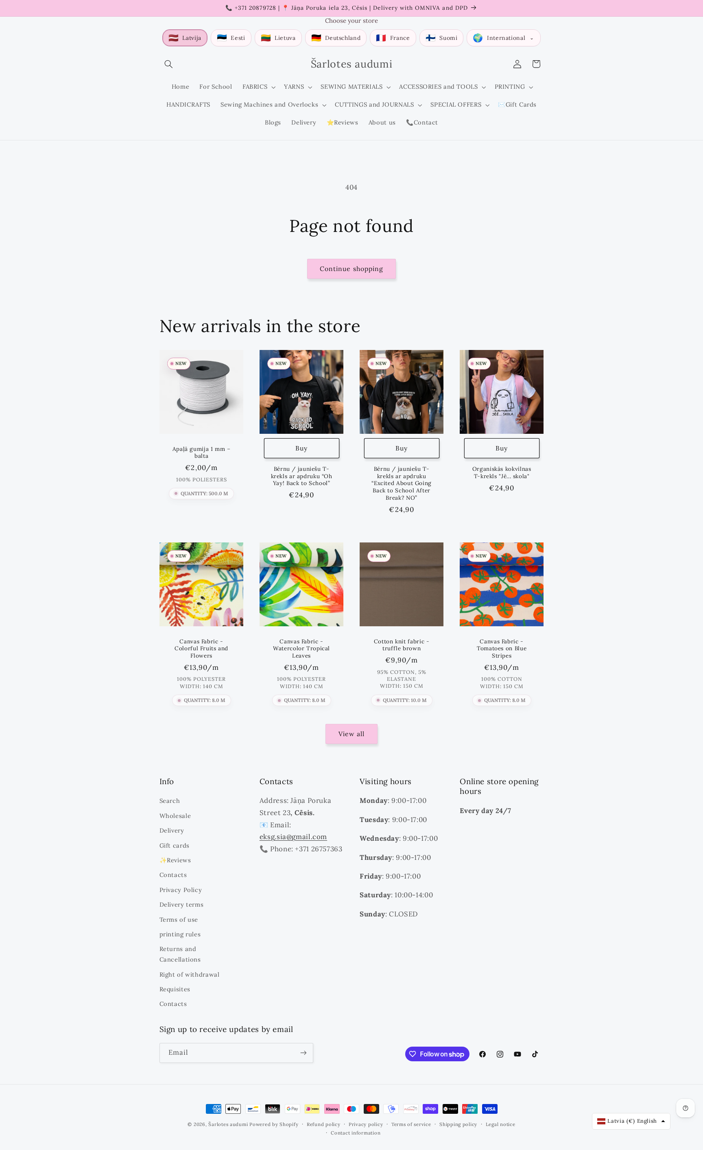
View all (351, 734)
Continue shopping (351, 269)
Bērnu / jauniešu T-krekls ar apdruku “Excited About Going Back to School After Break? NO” (401, 483)
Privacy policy (366, 1124)
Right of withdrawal (189, 974)
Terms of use (179, 919)
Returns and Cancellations (180, 954)
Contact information (355, 1133)
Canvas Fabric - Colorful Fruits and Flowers (201, 649)
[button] (168, 64)
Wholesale (175, 816)
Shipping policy (458, 1124)
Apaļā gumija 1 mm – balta (201, 453)
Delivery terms (181, 904)
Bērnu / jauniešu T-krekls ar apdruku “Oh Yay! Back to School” (301, 476)
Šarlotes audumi (228, 1124)
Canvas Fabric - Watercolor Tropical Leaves (301, 649)
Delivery (171, 830)
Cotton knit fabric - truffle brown (402, 645)
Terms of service (411, 1124)
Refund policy (324, 1124)
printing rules (180, 934)
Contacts (173, 875)
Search (169, 801)
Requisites (174, 989)
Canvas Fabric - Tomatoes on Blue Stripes (501, 649)
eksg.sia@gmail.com (293, 836)
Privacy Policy (180, 890)
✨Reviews (175, 860)
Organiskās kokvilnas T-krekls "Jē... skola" (501, 473)
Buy (301, 448)
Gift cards (174, 845)
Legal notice (500, 1124)
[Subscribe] (303, 1053)
